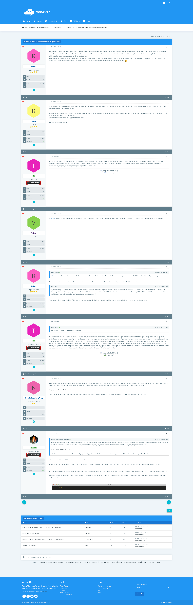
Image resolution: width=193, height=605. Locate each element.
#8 (166, 433)
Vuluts (143, 540)
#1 (166, 47)
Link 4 (99, 592)
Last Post (138, 528)
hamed (87, 533)
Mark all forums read (104, 586)
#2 (166, 102)
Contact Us (63, 588)
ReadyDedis (142, 562)
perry (86, 545)
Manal (143, 528)
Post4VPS (63, 590)
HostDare (81, 562)
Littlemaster (89, 539)
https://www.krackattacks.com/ (60, 390)
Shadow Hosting (103, 562)
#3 (166, 157)
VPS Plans (74, 21)
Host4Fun (51, 562)
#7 (166, 379)
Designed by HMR (166, 602)
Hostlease (124, 562)
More (86, 21)
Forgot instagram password (32, 533)
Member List (51, 21)
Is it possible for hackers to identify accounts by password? (42, 527)
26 (111, 545)
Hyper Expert (91, 562)
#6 (166, 321)
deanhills (88, 527)
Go (140, 594)
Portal (26, 21)
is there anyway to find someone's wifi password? (92, 27)
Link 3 (99, 590)
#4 (166, 214)
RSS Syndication (103, 588)
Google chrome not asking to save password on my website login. (43, 539)
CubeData (59, 562)
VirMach (43, 562)
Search (37, 21)
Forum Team (64, 586)
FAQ (63, 21)
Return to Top (64, 592)
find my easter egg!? (29, 545)
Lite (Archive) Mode (66, 594)
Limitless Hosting (154, 562)
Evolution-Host (70, 562)
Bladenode (115, 562)
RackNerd (132, 562)
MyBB (31, 602)
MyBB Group (46, 602)
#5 (166, 267)
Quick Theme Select (142, 584)
